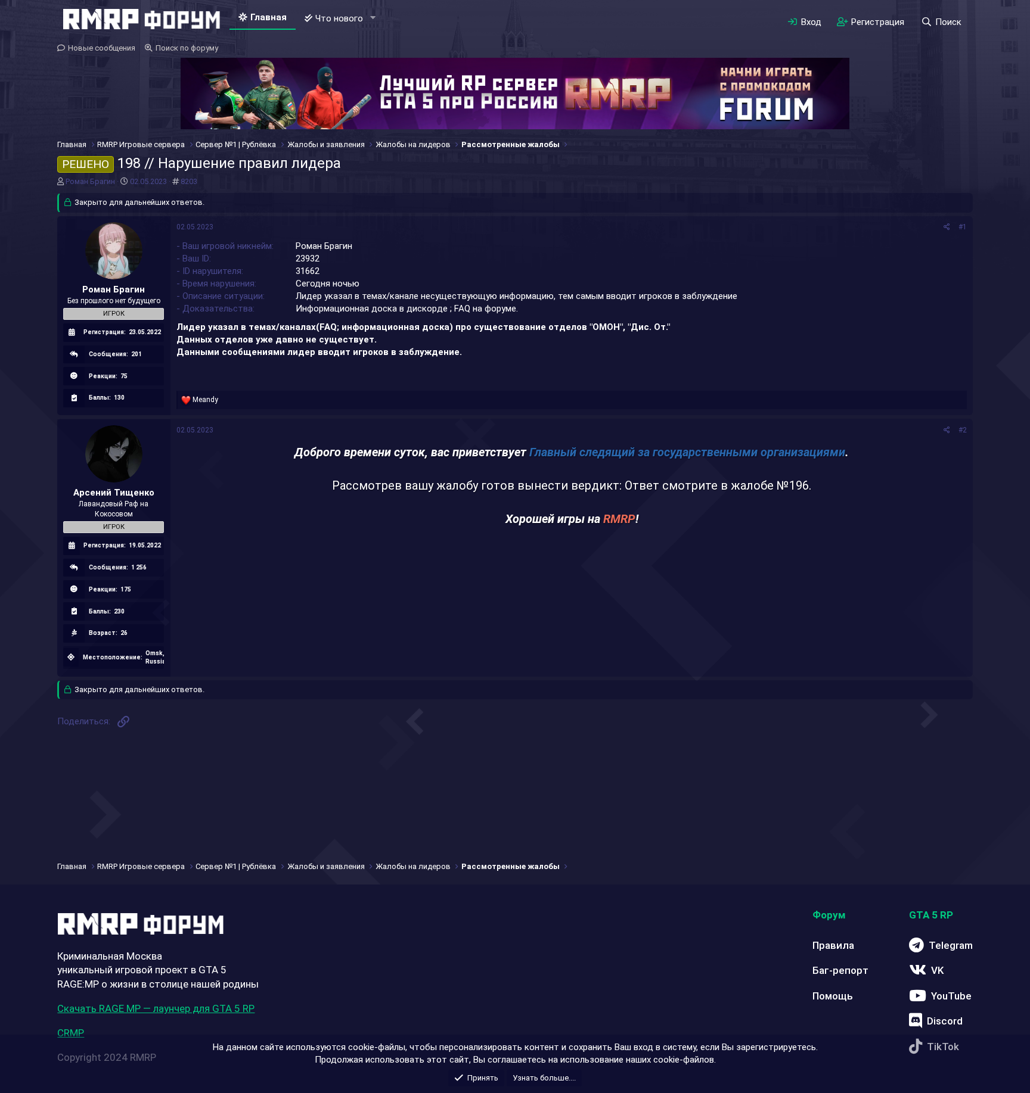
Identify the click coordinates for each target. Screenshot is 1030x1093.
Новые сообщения (101, 47)
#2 (962, 430)
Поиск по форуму (187, 47)
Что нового (339, 18)
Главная (268, 17)
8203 (189, 181)
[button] (372, 18)
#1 (962, 227)
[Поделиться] (946, 227)
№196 (793, 485)
